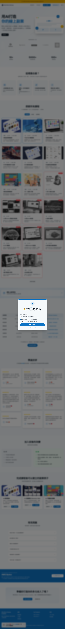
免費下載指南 (32, 324)
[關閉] (45, 301)
